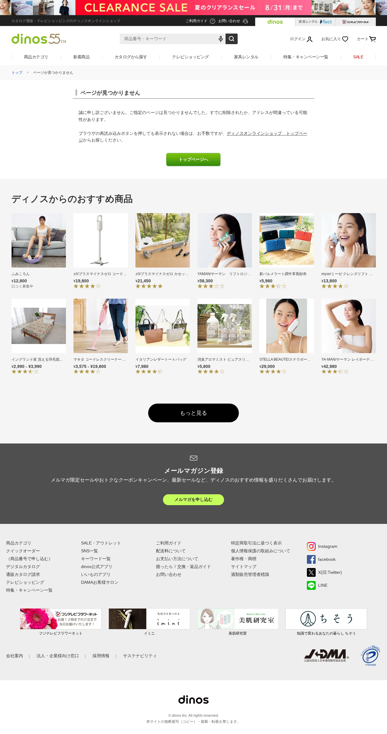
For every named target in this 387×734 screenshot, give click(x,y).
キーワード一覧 (96, 558)
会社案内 (14, 655)
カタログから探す (131, 56)
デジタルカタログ (23, 566)
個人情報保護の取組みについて (260, 550)
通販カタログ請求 (23, 574)
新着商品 (81, 56)
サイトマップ (243, 566)
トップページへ (193, 159)
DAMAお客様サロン (100, 582)
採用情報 (101, 655)
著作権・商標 (243, 558)
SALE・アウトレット (101, 543)
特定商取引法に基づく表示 (256, 543)
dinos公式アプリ (96, 566)
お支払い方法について (177, 558)
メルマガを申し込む (193, 499)
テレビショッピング (190, 56)
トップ (16, 72)
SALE (358, 56)
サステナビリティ (140, 655)
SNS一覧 (89, 550)
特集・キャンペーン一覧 (305, 56)
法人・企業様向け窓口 (58, 655)
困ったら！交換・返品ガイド (183, 566)
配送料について (171, 550)
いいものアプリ (96, 574)
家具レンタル (246, 56)
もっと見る (193, 413)
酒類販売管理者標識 (250, 574)
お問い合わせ (168, 574)
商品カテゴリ (36, 56)
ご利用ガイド (168, 543)
